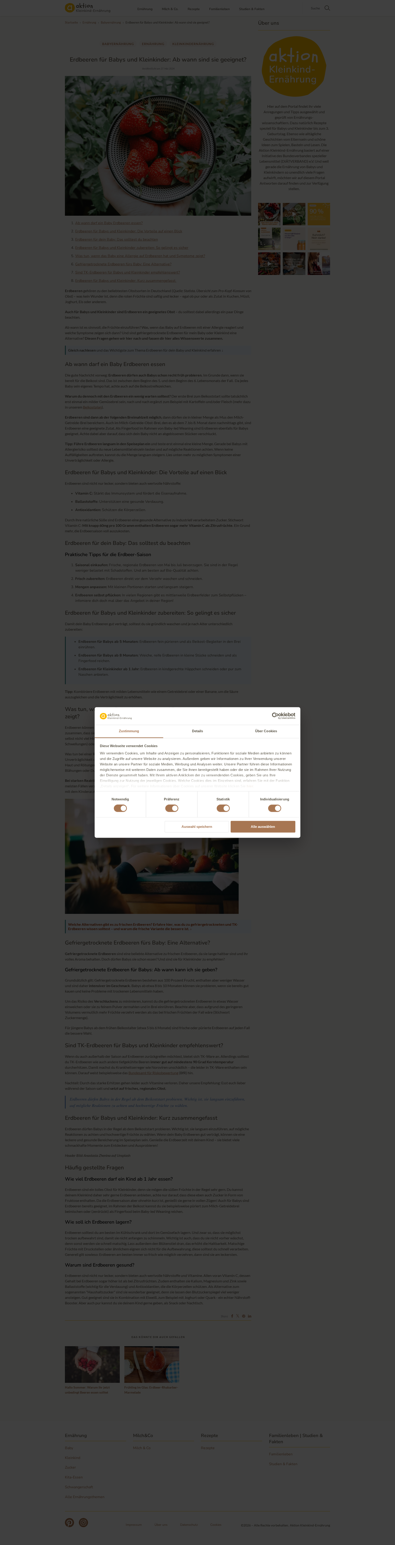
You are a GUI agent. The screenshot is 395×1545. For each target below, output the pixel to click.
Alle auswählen (263, 827)
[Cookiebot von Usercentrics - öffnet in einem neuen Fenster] (275, 716)
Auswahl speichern (196, 827)
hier (250, 786)
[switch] (171, 808)
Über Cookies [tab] (266, 731)
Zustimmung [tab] (129, 731)
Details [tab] (197, 731)
